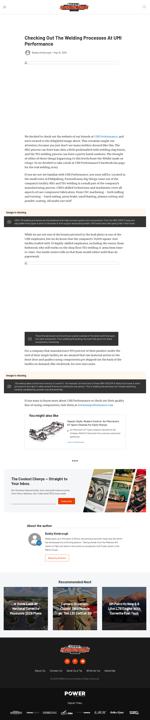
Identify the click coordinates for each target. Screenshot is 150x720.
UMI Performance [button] (105, 136)
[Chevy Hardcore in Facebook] (75, 661)
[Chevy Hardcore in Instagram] (67, 661)
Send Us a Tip (74, 670)
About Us (40, 670)
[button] (75, 96)
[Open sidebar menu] (4, 7)
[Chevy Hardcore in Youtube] (83, 661)
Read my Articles (57, 557)
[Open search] (144, 7)
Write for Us (93, 670)
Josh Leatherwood (75, 442)
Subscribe (66, 501)
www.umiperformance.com (95, 405)
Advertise (109, 670)
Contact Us (56, 670)
